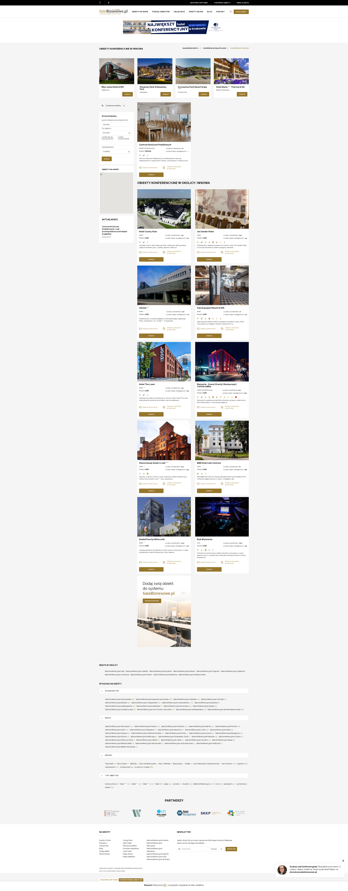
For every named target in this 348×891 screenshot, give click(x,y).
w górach (242, 764)
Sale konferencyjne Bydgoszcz (229, 733)
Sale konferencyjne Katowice (171, 730)
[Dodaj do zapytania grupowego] (111, 79)
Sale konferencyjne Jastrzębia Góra (179, 743)
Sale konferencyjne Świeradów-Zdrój (174, 737)
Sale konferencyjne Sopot (223, 740)
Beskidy (134, 764)
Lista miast (127, 851)
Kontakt (220, 12)
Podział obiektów (161, 12)
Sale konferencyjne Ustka (172, 740)
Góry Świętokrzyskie (148, 764)
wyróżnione (241, 784)
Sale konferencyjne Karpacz (117, 733)
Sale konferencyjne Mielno (148, 740)
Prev (142, 122)
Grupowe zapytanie (199, 3)
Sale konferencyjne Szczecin (198, 740)
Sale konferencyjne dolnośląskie (120, 699)
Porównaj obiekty (222, 3)
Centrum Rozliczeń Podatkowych (155, 145)
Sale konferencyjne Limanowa (117, 675)
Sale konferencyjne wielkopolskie (191, 709)
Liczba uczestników (123, 138)
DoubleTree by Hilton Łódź (152, 539)
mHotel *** (144, 308)
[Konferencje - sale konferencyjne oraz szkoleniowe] (113, 14)
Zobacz (127, 94)
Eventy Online (105, 840)
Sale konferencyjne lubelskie (186, 699)
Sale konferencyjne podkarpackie (120, 706)
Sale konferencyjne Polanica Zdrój (120, 740)
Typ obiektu (106, 128)
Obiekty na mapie (140, 12)
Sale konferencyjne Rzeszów (204, 737)
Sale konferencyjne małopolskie (146, 703)
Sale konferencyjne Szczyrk (201, 733)
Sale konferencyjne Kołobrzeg (143, 737)
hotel (199, 235)
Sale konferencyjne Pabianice (165, 675)
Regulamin (121, 871)
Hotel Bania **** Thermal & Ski (230, 87)
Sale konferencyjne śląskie (205, 706)
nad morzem (228, 764)
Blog (209, 12)
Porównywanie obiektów (131, 880)
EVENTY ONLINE (196, 12)
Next (185, 122)
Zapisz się (231, 849)
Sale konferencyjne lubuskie (213, 699)
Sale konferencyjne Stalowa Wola (192, 675)
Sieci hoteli (127, 843)
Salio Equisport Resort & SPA (210, 308)
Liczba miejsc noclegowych (107, 138)
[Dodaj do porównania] (105, 79)
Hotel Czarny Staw (148, 231)
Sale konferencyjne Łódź (115, 671)
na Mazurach (126, 767)
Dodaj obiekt (241, 12)
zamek (177, 784)
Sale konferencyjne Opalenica (233, 671)
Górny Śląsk (123, 764)
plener (109, 787)
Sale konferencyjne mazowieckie (177, 703)
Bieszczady (178, 764)
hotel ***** (125, 784)
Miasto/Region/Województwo (115, 120)
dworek (187, 784)
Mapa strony (128, 854)
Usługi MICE (179, 12)
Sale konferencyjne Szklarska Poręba (147, 733)
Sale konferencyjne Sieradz (184, 671)
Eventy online (112, 784)
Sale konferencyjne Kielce (221, 730)
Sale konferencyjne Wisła (176, 733)
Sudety (188, 764)
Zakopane (143, 92)
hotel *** (142, 235)
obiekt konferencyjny (147, 148)
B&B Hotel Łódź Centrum (209, 463)
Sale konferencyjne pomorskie (177, 706)
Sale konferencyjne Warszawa (119, 726)
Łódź (147, 238)
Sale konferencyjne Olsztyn (231, 737)
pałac (168, 784)
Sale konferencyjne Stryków (160, 671)
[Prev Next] (164, 122)
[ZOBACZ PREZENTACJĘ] (116, 71)
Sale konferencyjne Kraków (147, 726)
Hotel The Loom (147, 384)
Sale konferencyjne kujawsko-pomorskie (154, 699)
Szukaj (107, 159)
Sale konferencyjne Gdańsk (201, 726)
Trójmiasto (110, 764)
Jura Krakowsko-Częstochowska (206, 764)
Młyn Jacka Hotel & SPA (113, 87)
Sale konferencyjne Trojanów (208, 671)
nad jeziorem (112, 767)
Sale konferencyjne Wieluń (141, 675)
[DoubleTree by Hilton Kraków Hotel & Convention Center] (174, 33)
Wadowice (105, 90)
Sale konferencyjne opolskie (207, 703)
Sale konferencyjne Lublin (197, 730)
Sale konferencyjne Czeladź (137, 671)
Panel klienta (243, 3)
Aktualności (104, 846)
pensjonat (229, 784)
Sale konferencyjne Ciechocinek (149, 743)
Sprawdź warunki (152, 601)
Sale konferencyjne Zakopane (143, 730)
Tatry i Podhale (165, 764)
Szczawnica (182, 92)
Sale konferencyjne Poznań (227, 726)
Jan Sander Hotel (205, 231)
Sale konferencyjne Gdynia (117, 737)
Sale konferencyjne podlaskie (149, 706)
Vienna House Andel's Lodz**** (153, 463)
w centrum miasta (143, 767)
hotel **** (142, 388)
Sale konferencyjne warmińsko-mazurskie (156, 709)
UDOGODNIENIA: (108, 147)
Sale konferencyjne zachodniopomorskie (225, 709)
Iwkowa (148, 151)
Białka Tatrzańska (222, 90)
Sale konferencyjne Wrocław (174, 726)
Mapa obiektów (129, 857)
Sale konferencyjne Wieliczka (209, 743)
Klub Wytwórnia (204, 539)
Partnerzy (103, 843)
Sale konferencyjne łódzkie (117, 703)
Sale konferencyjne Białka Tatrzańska (121, 747)
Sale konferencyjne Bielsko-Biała (119, 743)
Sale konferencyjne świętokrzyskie (120, 709)
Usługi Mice (127, 840)
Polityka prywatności (107, 871)
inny (198, 543)
